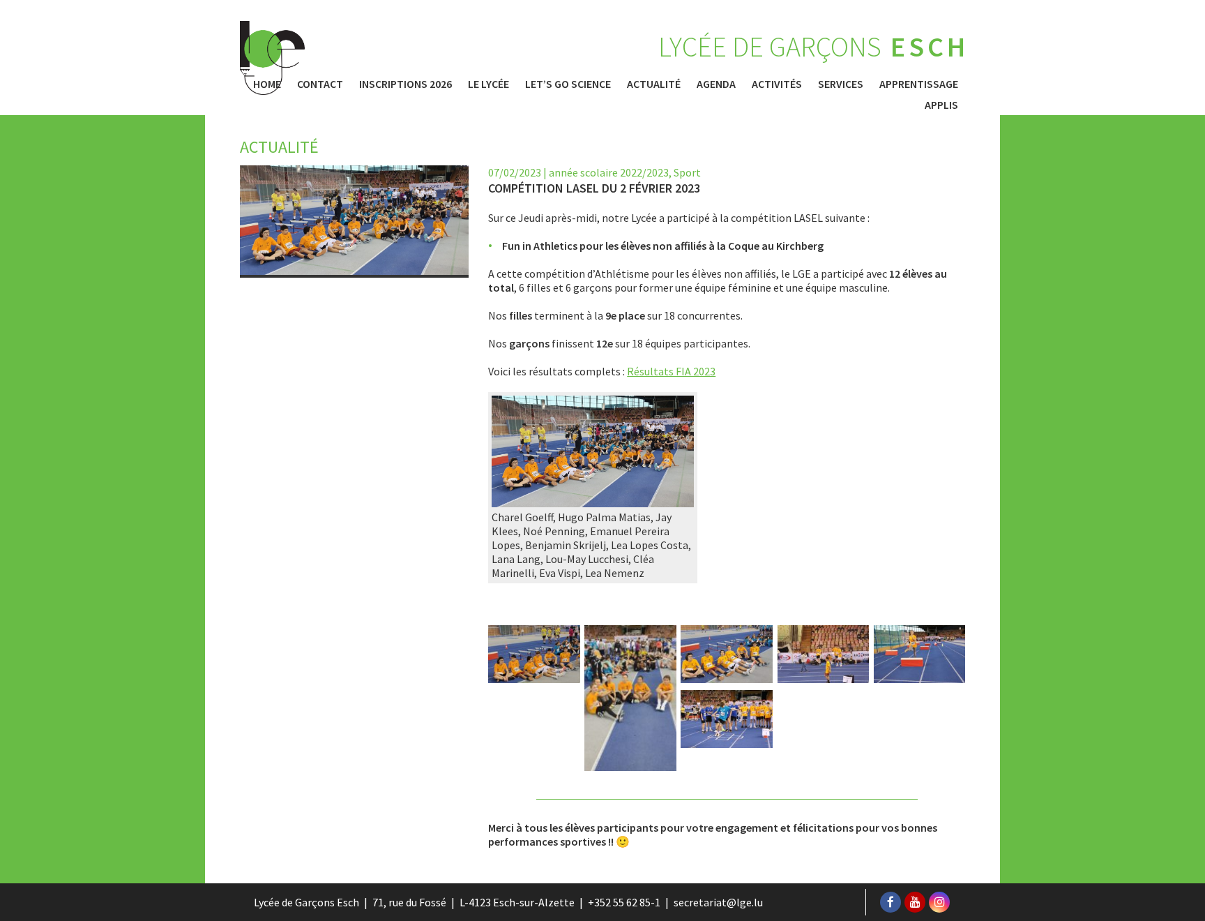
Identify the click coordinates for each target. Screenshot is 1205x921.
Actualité (654, 84)
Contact (320, 84)
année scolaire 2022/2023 (609, 172)
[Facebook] (890, 902)
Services (840, 84)
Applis (941, 105)
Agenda (716, 84)
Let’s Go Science (568, 84)
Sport (687, 172)
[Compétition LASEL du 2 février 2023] (593, 503)
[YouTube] (914, 902)
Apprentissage (918, 84)
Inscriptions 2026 (405, 84)
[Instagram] (939, 902)
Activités (777, 84)
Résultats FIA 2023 (671, 371)
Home (267, 84)
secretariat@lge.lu (718, 902)
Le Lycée (488, 84)
